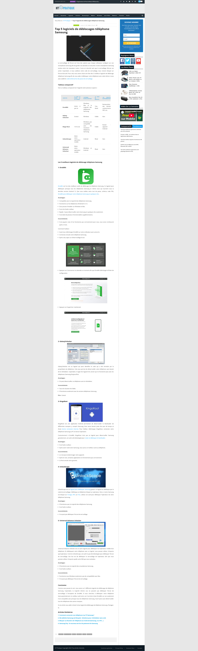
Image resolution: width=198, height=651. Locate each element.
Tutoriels (121, 15)
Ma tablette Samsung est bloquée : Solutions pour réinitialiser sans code (82, 618)
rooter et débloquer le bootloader (95, 438)
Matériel (114, 15)
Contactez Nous (130, 648)
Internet (72, 1)
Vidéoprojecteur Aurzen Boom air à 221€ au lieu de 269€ (135, 92)
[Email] (129, 1)
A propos (140, 648)
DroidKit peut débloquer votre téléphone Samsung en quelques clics (78, 194)
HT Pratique (66, 21)
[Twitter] (126, 1)
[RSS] (132, 1)
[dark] (140, 1)
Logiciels (70, 15)
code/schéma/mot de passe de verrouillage (79, 79)
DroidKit (60, 186)
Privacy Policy (119, 648)
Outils (128, 15)
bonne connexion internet (70, 429)
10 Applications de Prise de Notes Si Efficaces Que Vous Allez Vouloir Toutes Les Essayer (87, 1)
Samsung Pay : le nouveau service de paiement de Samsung (78, 623)
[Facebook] (120, 1)
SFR (74, 495)
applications (67, 634)
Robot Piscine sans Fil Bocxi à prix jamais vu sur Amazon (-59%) (135, 79)
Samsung (79, 634)
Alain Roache (92, 25)
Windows (99, 15)
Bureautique (85, 15)
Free (79, 495)
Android (61, 634)
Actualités (63, 15)
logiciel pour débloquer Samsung (80, 489)
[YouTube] (123, 1)
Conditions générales (106, 648)
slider (84, 634)
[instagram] (135, 1)
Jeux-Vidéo (107, 15)
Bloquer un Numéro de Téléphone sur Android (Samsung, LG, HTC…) (81, 621)
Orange (69, 495)
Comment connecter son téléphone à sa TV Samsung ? (76, 615)
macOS (74, 634)
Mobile (93, 15)
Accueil (56, 15)
